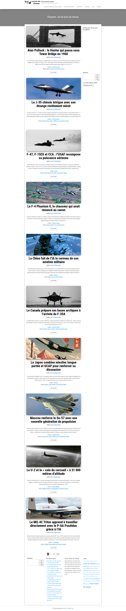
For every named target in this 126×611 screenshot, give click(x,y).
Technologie (56, 542)
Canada (52, 329)
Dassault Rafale (95, 568)
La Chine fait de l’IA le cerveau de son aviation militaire (53, 260)
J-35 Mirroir (55, 121)
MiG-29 (94, 576)
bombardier (85, 568)
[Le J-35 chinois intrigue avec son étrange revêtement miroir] (53, 88)
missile (97, 576)
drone (84, 570)
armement (88, 561)
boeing (98, 566)
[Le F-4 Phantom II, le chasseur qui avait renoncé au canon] (53, 192)
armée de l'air (95, 561)
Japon (50, 384)
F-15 (85, 572)
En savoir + (80, 6)
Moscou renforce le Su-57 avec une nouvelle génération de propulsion (53, 419)
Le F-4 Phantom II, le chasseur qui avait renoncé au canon (53, 208)
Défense (56, 275)
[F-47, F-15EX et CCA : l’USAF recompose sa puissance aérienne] (53, 140)
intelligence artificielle (94, 574)
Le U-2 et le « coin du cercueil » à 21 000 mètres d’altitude (54, 472)
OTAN (84, 578)
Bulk (72, 608)
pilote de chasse (89, 578)
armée (91, 561)
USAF (55, 173)
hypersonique (85, 574)
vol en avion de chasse (59, 69)
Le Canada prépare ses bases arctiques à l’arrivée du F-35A (54, 312)
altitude (44, 488)
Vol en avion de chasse (47, 1)
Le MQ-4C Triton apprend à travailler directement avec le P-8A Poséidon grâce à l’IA (54, 525)
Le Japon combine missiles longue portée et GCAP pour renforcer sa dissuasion (53, 365)
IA (51, 277)
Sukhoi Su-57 (56, 436)
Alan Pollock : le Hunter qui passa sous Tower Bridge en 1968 (53, 52)
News (56, 171)
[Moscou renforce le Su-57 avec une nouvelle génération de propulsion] (53, 404)
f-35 (56, 329)
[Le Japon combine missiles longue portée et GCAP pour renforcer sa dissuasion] (53, 348)
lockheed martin (90, 576)
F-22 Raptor (90, 572)
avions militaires (56, 486)
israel (86, 576)
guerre (98, 572)
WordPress (65, 608)
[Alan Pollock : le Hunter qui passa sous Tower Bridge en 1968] (53, 36)
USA (52, 173)
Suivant (57, 554)
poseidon (53, 544)
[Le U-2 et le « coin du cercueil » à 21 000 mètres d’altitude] (53, 456)
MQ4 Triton (48, 544)
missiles (54, 384)
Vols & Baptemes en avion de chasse (53, 6)
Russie (50, 436)
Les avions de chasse (69, 6)
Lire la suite (53, 72)
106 (54, 554)
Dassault (91, 568)
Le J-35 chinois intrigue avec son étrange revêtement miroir (54, 104)
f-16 (87, 572)
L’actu (93, 6)
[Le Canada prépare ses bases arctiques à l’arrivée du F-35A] (53, 296)
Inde (89, 574)
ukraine (98, 580)
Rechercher (85, 72)
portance (48, 488)
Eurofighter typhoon (95, 570)
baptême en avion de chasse (91, 566)
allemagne (85, 561)
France (96, 572)
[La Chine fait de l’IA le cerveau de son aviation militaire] (53, 244)
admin (59, 57)
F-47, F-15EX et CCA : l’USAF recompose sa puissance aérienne (53, 156)
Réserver (87, 6)
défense (46, 384)
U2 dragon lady (54, 488)
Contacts (99, 6)
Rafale (94, 578)
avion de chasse (56, 67)
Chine (51, 121)
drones (87, 570)
